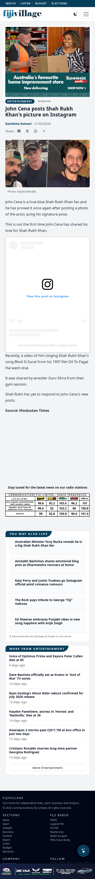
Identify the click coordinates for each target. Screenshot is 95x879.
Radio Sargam (58, 836)
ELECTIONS (59, 3)
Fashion (7, 836)
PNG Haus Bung (60, 840)
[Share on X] (27, 131)
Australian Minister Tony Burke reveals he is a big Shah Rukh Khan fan (48, 543)
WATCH (11, 3)
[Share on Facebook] (19, 131)
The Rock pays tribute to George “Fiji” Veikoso (43, 602)
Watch (6, 840)
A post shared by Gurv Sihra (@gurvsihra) (47, 345)
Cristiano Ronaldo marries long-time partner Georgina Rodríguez (43, 750)
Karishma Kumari (18, 124)
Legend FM (57, 824)
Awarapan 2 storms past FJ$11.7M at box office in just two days (47, 732)
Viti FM (54, 828)
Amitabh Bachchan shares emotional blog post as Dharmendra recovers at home (47, 563)
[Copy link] (44, 131)
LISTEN (26, 3)
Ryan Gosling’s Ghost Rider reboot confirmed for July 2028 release (46, 695)
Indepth (7, 828)
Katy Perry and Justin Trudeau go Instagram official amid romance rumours (48, 582)
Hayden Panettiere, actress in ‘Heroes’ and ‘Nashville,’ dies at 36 (41, 713)
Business (8, 832)
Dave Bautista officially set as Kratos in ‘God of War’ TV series (44, 676)
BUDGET (41, 3)
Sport (6, 824)
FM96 (53, 820)
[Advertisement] (47, 450)
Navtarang (56, 832)
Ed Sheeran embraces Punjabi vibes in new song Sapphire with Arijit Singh (47, 621)
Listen (6, 843)
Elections (8, 851)
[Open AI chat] (83, 851)
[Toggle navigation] (86, 14)
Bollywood (44, 101)
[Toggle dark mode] (75, 14)
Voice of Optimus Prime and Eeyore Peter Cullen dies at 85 (46, 658)
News (6, 820)
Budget (7, 847)
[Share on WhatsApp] (35, 131)
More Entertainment (47, 768)
